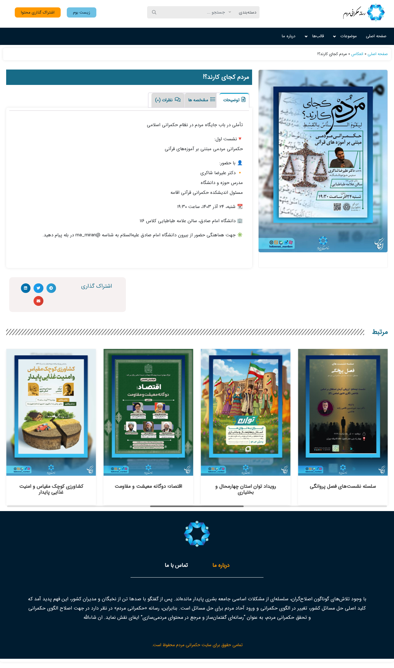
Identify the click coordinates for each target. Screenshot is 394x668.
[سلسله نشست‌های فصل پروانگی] (343, 472)
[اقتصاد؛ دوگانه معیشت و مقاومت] (148, 472)
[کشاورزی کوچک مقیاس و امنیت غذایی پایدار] (51, 472)
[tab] (232, 100)
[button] (81, 12)
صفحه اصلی (376, 36)
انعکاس (357, 54)
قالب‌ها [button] (318, 36)
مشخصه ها (198, 100)
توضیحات (232, 100)
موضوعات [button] (348, 36)
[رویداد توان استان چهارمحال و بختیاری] (246, 472)
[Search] (154, 12)
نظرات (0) (164, 100)
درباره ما (289, 36)
